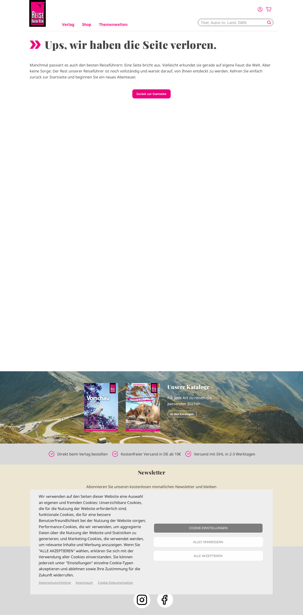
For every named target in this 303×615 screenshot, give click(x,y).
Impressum (84, 582)
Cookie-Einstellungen (208, 528)
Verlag (68, 24)
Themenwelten (113, 24)
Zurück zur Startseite (151, 94)
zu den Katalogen (182, 414)
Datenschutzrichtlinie (55, 582)
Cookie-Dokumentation (115, 582)
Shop (86, 24)
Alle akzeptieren (208, 556)
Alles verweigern (208, 542)
